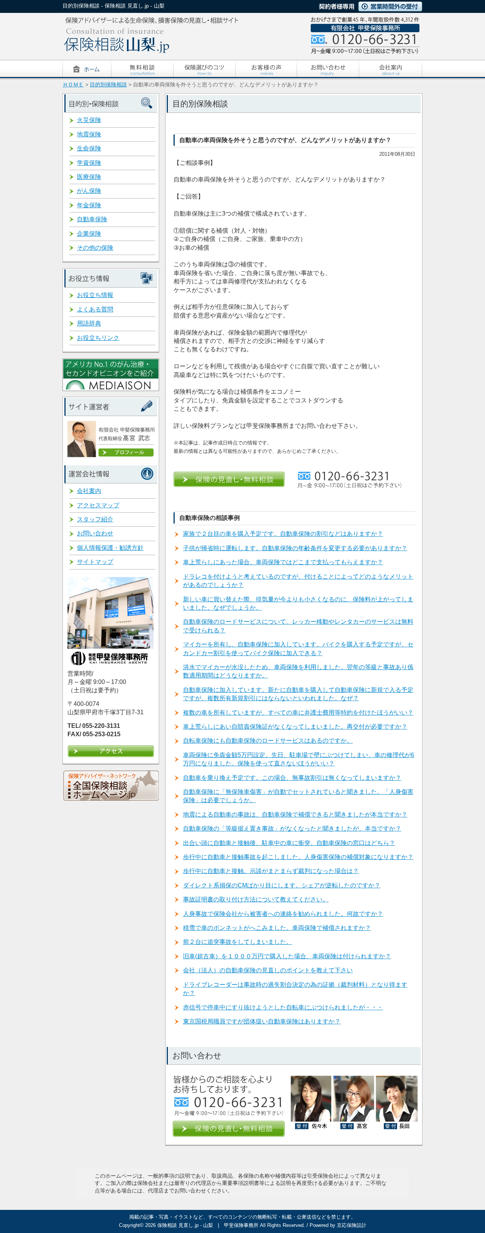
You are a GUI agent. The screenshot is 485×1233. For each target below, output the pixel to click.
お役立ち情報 (95, 295)
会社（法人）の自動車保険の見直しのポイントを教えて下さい (268, 970)
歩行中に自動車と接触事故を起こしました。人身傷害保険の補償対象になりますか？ (298, 857)
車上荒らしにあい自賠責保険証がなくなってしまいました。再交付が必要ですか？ (295, 726)
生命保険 (89, 148)
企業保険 (89, 233)
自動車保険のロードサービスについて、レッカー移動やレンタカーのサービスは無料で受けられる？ (298, 625)
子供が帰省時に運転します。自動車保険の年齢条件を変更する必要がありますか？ (295, 548)
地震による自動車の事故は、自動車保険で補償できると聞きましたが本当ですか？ (295, 814)
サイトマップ (95, 562)
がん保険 (89, 191)
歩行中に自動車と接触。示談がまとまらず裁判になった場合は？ (271, 871)
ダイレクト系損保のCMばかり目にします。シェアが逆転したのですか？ (281, 885)
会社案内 (89, 491)
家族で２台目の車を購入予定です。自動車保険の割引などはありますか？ (283, 533)
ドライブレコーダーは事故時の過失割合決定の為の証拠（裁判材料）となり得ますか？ (295, 988)
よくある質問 (95, 309)
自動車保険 (92, 219)
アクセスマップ (98, 505)
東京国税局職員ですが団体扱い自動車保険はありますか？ (262, 1021)
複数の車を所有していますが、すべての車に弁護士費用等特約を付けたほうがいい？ (298, 712)
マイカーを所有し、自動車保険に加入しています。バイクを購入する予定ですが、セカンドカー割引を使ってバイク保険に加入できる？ (298, 648)
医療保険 (89, 177)
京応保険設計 (351, 1225)
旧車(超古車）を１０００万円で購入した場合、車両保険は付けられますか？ (287, 956)
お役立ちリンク (98, 338)
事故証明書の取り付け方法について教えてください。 (256, 899)
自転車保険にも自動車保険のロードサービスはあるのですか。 (268, 740)
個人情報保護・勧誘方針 (110, 548)
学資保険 (89, 163)
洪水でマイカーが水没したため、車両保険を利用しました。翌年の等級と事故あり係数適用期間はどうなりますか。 (298, 671)
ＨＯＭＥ (73, 85)
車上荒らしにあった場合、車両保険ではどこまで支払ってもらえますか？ (283, 562)
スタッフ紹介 (95, 519)
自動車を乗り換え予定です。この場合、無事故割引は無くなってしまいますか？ (292, 778)
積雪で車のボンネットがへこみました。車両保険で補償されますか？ (277, 928)
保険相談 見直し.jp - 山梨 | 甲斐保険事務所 (207, 1225)
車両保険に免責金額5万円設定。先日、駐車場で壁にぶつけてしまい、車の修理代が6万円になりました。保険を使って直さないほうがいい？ (298, 759)
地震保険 (89, 134)
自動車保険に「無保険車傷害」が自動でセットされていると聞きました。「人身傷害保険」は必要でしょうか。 (298, 796)
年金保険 (89, 205)
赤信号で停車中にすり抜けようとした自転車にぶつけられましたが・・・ (283, 1007)
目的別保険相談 (108, 85)
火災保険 (89, 120)
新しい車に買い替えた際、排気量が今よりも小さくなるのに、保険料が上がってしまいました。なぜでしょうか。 (298, 603)
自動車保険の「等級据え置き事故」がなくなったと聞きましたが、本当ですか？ (292, 828)
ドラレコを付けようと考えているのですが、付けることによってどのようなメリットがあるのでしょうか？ (298, 580)
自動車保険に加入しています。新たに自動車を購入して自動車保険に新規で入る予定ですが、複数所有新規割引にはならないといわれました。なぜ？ (298, 694)
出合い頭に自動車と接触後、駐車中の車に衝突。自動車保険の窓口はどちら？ (289, 843)
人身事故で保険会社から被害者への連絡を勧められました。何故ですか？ (283, 914)
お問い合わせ (95, 533)
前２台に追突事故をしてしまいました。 (237, 942)
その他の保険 (95, 247)
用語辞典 (89, 323)
